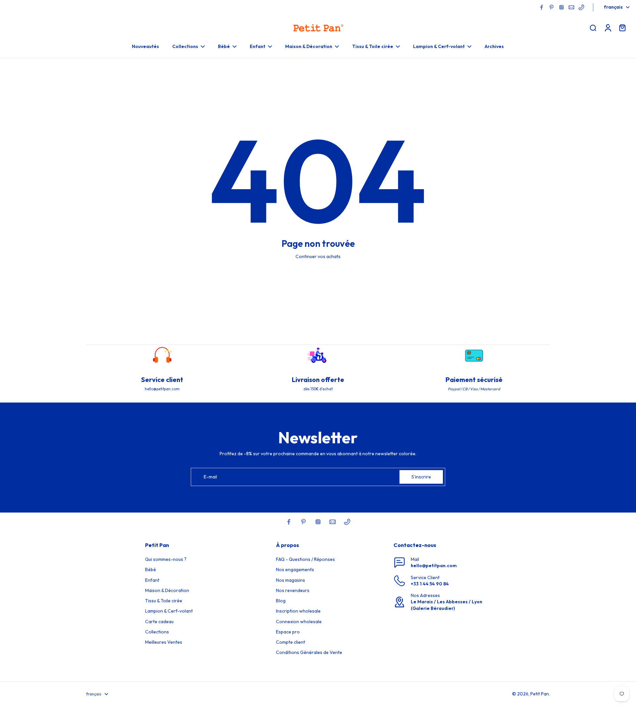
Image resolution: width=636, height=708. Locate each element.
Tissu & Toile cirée (163, 601)
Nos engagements (295, 569)
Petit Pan (539, 694)
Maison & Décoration (167, 590)
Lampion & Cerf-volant (169, 611)
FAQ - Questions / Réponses (305, 559)
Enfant (152, 580)
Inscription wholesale (298, 611)
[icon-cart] (622, 27)
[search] (593, 27)
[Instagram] (561, 7)
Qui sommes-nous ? (165, 559)
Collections (157, 632)
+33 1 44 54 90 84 (430, 584)
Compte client (290, 642)
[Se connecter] (607, 27)
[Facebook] (542, 7)
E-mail (210, 477)
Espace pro (288, 632)
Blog (281, 601)
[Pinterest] (551, 7)
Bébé (150, 569)
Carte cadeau (159, 622)
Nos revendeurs (292, 590)
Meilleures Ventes (163, 642)
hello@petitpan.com (434, 566)
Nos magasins (290, 580)
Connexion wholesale (299, 622)
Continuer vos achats (318, 256)
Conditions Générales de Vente (309, 652)
